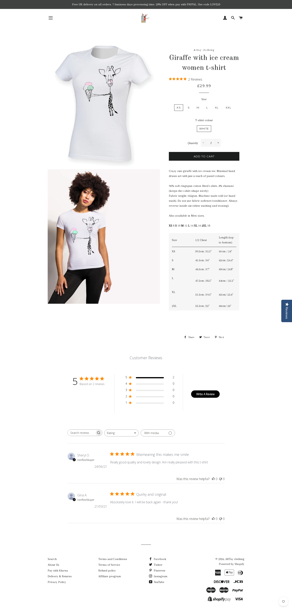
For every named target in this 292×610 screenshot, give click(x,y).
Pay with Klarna (58, 570)
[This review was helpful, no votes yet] (213, 479)
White (204, 128)
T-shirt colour (204, 120)
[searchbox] (81, 433)
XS (179, 107)
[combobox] (121, 432)
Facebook (159, 559)
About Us (53, 565)
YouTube (158, 582)
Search (52, 559)
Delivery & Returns (60, 576)
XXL (228, 107)
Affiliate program (109, 576)
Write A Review (205, 394)
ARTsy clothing (234, 559)
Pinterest (159, 570)
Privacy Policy (57, 582)
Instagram (160, 576)
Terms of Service (109, 565)
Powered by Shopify (231, 564)
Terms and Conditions (112, 559)
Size (204, 99)
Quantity (193, 143)
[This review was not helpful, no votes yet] (220, 479)
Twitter (157, 565)
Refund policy (107, 570)
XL (217, 107)
